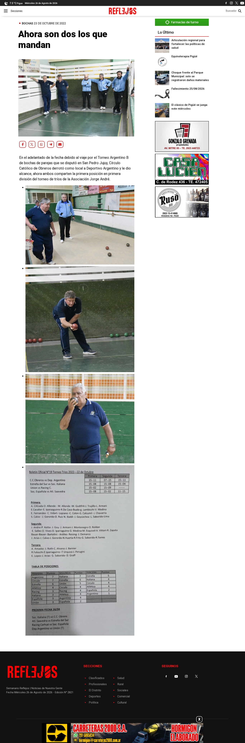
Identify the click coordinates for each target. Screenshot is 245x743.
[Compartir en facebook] (22, 144)
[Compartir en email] (59, 144)
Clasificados (96, 678)
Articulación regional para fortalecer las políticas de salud (188, 44)
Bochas (27, 23)
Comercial (123, 696)
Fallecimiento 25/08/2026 (187, 88)
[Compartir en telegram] (50, 144)
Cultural (122, 702)
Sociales (122, 690)
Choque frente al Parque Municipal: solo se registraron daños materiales (190, 76)
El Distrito (95, 690)
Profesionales (98, 684)
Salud (120, 678)
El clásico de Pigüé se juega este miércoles (189, 106)
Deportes (95, 696)
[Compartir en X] (32, 144)
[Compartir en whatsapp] (41, 144)
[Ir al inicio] (122, 11)
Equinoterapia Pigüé (184, 56)
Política (93, 702)
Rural (120, 684)
